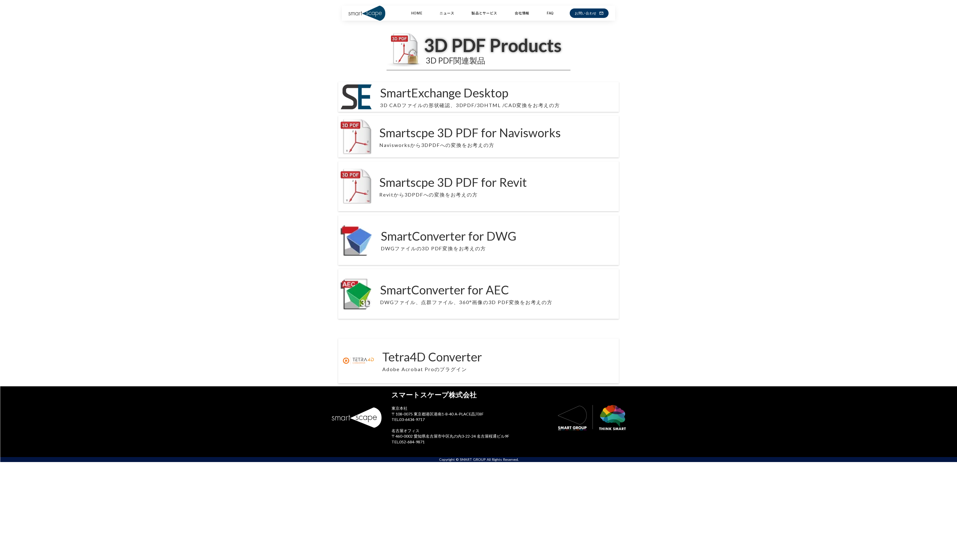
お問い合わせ (586, 13)
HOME (416, 13)
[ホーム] (371, 13)
